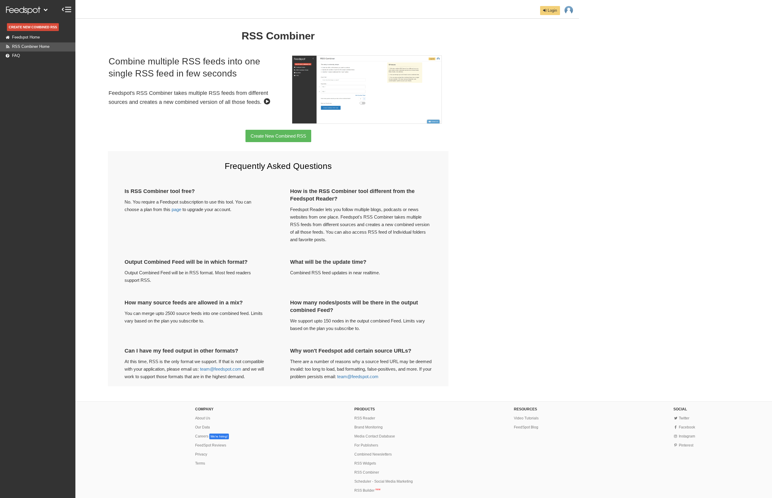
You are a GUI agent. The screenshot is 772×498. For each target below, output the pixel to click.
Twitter (683, 418)
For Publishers (366, 445)
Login (551, 10)
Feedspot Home (26, 37)
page (176, 209)
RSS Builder (367, 490)
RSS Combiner (366, 472)
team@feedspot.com (220, 369)
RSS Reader (364, 418)
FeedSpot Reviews (210, 445)
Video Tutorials (526, 418)
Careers (211, 436)
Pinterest (685, 445)
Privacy (201, 454)
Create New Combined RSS (278, 136)
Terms (200, 463)
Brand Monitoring (368, 427)
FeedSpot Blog (526, 427)
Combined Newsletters (373, 454)
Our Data (202, 427)
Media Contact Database (374, 436)
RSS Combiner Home (30, 46)
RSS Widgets (365, 463)
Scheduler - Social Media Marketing (383, 481)
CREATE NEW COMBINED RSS (33, 27)
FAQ (16, 55)
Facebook (686, 427)
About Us (202, 418)
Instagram (686, 436)
